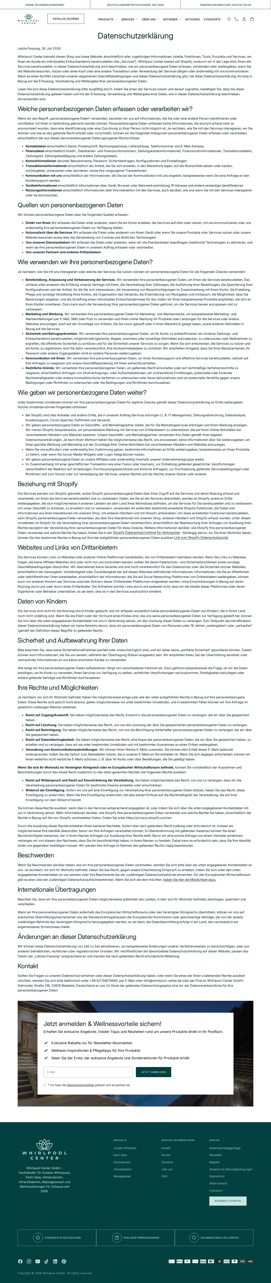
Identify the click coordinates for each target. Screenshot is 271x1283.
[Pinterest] (63, 1261)
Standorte (212, 19)
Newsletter (215, 1155)
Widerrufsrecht (218, 1183)
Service (165, 1155)
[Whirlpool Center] (44, 1149)
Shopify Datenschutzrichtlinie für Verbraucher (146, 533)
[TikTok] (46, 1261)
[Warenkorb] (252, 19)
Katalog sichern (66, 19)
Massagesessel (122, 1176)
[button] (229, 19)
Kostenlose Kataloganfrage (224, 1148)
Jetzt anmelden (153, 1072)
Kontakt (166, 1148)
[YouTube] (37, 1261)
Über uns (149, 19)
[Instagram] (29, 1261)
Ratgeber (170, 19)
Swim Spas (120, 1155)
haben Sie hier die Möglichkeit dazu (189, 880)
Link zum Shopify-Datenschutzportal (201, 538)
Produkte (105, 19)
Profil (164, 1176)
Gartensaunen (121, 1162)
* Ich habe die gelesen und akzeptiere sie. (89, 1085)
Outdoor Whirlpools (124, 1148)
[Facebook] (20, 1261)
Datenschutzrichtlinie (80, 1085)
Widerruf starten (228, 1201)
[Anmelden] (244, 19)
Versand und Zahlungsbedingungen (230, 1169)
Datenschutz (217, 1176)
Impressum (216, 1190)
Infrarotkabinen (122, 1169)
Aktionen (192, 19)
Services (127, 19)
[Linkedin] (55, 1261)
